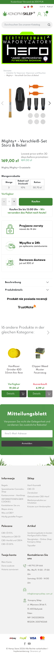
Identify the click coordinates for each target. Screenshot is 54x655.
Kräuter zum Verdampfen (39, 507)
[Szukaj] (49, 25)
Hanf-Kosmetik (34, 485)
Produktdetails (14, 290)
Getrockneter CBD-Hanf (38, 497)
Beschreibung (13, 282)
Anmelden (27, 444)
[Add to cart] (23, 393)
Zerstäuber (32, 493)
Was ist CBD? (7, 513)
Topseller (31, 546)
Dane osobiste (7, 566)
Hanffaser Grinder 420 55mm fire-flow (14, 369)
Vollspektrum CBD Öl (10, 537)
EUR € (42, 7)
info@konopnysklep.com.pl (39, 594)
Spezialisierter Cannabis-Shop (12, 490)
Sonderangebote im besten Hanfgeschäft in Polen (39, 534)
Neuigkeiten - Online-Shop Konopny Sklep (39, 540)
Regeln (4, 485)
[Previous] (48, 327)
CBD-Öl (30, 489)
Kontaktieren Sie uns (10, 505)
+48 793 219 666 (35, 566)
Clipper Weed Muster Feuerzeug (40, 369)
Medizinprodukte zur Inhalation (36, 501)
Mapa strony (7, 509)
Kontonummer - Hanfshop (13, 495)
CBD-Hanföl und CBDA (11, 540)
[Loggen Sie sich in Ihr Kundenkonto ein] (39, 14)
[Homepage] (18, 14)
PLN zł (50, 7)
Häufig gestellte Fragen (12, 517)
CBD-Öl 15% (7, 533)
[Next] (48, 332)
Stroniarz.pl (35, 651)
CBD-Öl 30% (7, 544)
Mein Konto (6, 562)
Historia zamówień (9, 570)
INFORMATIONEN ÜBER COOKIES (12, 500)
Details (10, 394)
